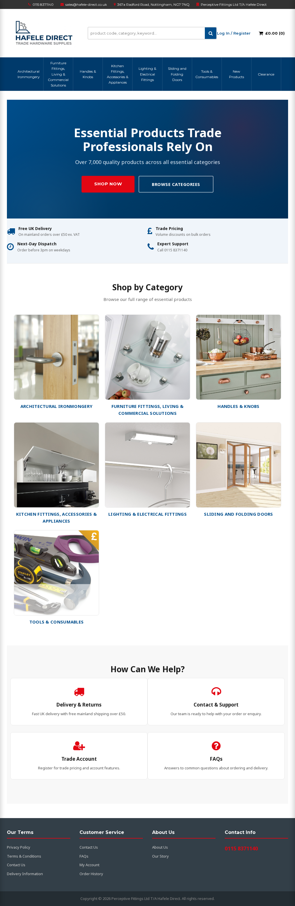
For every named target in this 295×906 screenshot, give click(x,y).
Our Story (160, 856)
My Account (89, 864)
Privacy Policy (18, 847)
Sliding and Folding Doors (177, 74)
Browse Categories (176, 184)
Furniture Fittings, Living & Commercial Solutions (58, 74)
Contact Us (16, 864)
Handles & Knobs (88, 74)
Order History (91, 873)
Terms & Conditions (24, 856)
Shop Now (108, 184)
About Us (160, 847)
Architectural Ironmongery (29, 74)
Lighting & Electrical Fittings (147, 74)
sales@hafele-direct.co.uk (86, 4)
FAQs (84, 856)
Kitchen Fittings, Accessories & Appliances (117, 74)
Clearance (266, 74)
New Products (236, 74)
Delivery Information (25, 873)
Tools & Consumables (206, 74)
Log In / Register (234, 33)
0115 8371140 (43, 4)
